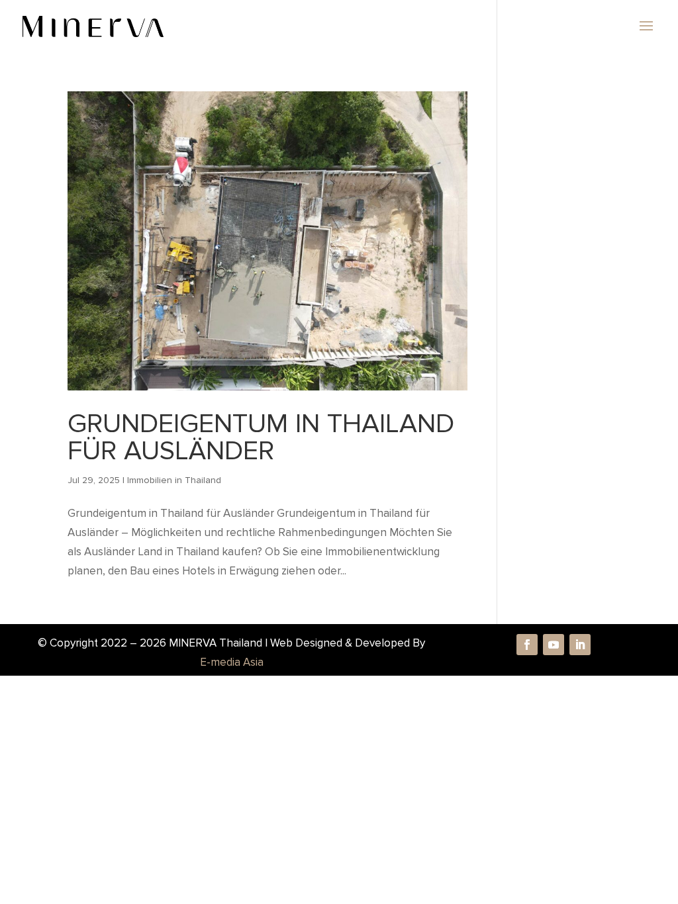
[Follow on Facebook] (527, 644)
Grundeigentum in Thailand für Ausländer (261, 437)
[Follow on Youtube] (553, 644)
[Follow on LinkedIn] (580, 644)
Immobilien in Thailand (174, 480)
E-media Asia (232, 662)
